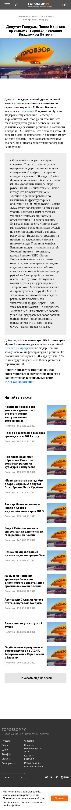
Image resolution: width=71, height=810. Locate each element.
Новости (6, 740)
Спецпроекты (8, 763)
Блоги (5, 749)
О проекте (29, 740)
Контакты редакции (29, 757)
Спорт (5, 745)
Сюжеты (6, 758)
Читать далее (35, 416)
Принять (59, 798)
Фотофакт (7, 754)
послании (28, 111)
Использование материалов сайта (33, 765)
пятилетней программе (19, 348)
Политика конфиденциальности (33, 748)
